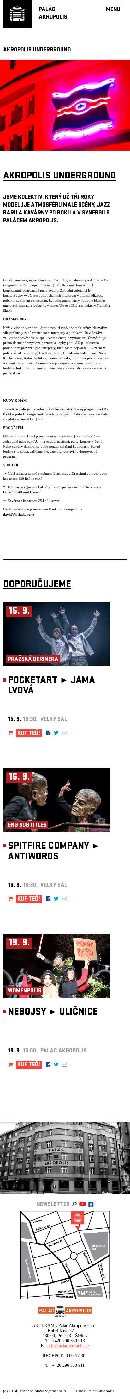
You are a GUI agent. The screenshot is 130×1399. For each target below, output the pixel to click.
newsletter (53, 1205)
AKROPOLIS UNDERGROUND (37, 50)
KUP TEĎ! (28, 733)
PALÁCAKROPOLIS (53, 13)
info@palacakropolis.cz (68, 1345)
